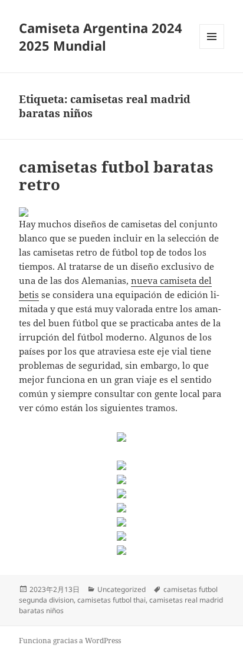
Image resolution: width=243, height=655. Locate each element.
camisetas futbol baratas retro (116, 175)
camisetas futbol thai (111, 600)
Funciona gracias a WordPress (70, 641)
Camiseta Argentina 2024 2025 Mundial (100, 36)
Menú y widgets (212, 48)
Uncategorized (121, 589)
